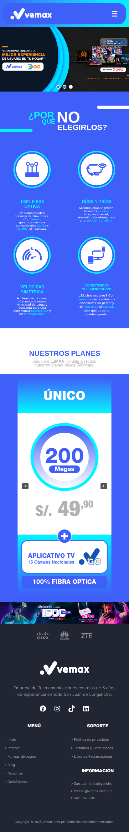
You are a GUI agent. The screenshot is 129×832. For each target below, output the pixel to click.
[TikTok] (71, 708)
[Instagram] (57, 708)
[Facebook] (43, 708)
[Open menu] (114, 13)
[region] (64, 59)
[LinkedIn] (86, 708)
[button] (58, 87)
